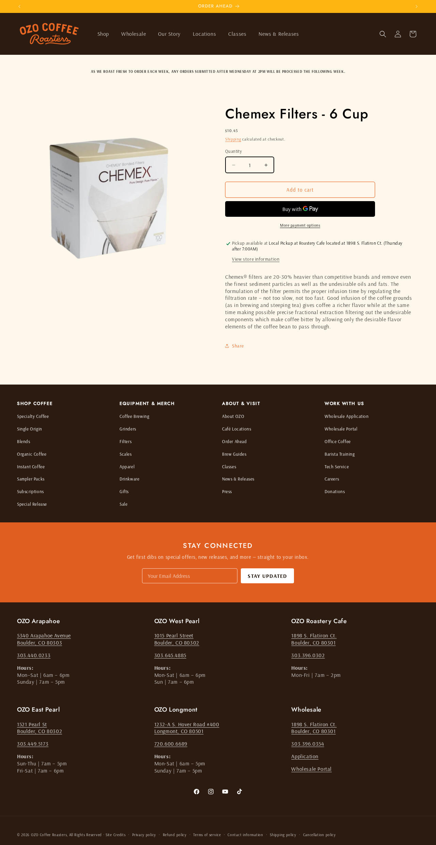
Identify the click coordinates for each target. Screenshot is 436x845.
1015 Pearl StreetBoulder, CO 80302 (176, 639)
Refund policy (175, 834)
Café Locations (236, 429)
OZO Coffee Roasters (49, 834)
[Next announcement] (416, 6)
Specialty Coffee (33, 416)
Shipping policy (283, 834)
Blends (23, 441)
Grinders (128, 429)
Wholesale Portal (341, 429)
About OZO (233, 416)
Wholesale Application (347, 416)
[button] (103, 33)
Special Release (32, 504)
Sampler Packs (31, 479)
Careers (332, 479)
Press (227, 491)
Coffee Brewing (134, 416)
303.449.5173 (32, 743)
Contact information (245, 834)
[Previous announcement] (19, 6)
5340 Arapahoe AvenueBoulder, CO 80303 (44, 639)
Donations (335, 491)
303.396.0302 (308, 655)
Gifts (124, 491)
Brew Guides (234, 454)
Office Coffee (338, 441)
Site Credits (115, 834)
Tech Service (337, 466)
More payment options (300, 225)
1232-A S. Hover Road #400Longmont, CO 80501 (186, 728)
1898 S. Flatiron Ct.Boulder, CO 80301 (314, 639)
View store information (255, 259)
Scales (126, 454)
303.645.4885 (170, 655)
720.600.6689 (170, 743)
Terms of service (207, 834)
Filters (125, 441)
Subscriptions (30, 491)
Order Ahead (234, 441)
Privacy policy (144, 834)
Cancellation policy (319, 834)
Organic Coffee (31, 454)
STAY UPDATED (267, 575)
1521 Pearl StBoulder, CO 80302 (39, 728)
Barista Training (340, 454)
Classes (229, 466)
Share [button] (238, 346)
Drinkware (129, 479)
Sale (123, 504)
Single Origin (29, 429)
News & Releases (238, 479)
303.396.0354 (307, 743)
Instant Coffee (31, 466)
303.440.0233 (33, 655)
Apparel (127, 466)
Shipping (233, 139)
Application (304, 756)
